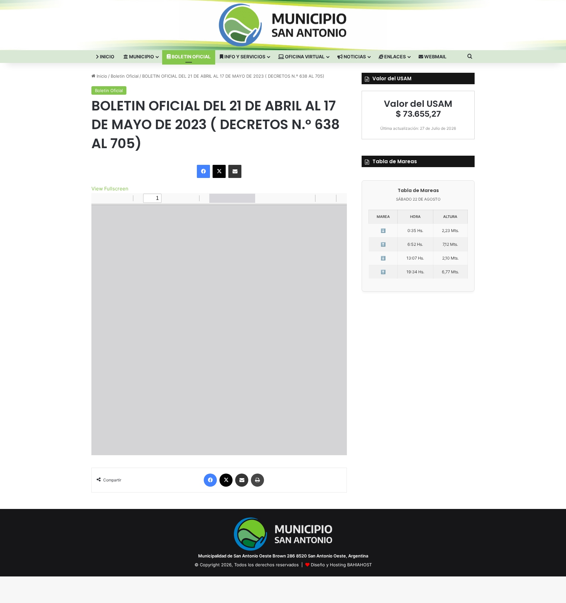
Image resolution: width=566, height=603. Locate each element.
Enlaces (394, 56)
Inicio (106, 56)
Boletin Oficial (191, 56)
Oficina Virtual (304, 56)
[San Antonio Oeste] (149, 24)
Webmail (434, 56)
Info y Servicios (244, 56)
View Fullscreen (109, 188)
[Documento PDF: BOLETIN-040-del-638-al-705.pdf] (219, 324)
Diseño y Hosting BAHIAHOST (341, 564)
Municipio (141, 56)
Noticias (354, 56)
